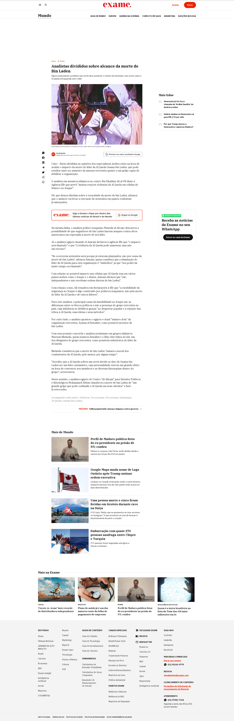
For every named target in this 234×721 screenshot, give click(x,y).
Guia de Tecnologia (91, 641)
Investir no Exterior (118, 665)
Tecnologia (67, 654)
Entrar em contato (172, 660)
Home (53, 61)
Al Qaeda (56, 400)
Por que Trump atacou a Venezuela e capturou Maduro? (178, 125)
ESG (40, 668)
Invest (41, 686)
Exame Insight (44, 673)
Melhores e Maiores (118, 691)
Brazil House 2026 (117, 641)
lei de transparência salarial (119, 717)
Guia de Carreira (90, 651)
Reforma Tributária (118, 636)
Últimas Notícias (45, 641)
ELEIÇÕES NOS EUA (187, 16)
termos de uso (58, 717)
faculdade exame (148, 630)
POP (64, 669)
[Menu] (40, 5)
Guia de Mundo (98, 16)
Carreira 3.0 (144, 652)
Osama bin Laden (73, 400)
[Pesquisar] (46, 5)
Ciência (65, 664)
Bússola (112, 651)
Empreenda (144, 681)
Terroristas (112, 397)
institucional (44, 717)
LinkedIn (168, 640)
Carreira (42, 658)
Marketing (67, 640)
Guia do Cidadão (89, 636)
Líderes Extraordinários (120, 670)
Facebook (168, 650)
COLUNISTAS (44, 695)
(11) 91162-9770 (176, 664)
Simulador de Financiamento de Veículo (89, 683)
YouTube (168, 635)
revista (143, 636)
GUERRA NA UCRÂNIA (129, 16)
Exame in (143, 647)
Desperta (143, 656)
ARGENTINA (169, 16)
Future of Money (69, 659)
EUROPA (112, 16)
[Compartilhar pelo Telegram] (43, 167)
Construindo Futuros (118, 655)
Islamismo (126, 397)
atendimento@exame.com (176, 675)
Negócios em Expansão (119, 701)
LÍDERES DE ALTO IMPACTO (46, 647)
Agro (141, 676)
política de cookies (74, 717)
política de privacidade (95, 717)
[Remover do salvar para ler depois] (43, 182)
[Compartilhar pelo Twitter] (43, 172)
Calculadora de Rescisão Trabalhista (92, 666)
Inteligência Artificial (43, 679)
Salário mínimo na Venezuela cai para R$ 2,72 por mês (179, 115)
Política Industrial (117, 680)
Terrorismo (97, 397)
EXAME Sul (114, 646)
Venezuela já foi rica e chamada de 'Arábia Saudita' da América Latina (178, 104)
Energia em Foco (116, 660)
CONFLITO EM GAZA (151, 16)
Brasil (40, 653)
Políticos (85, 397)
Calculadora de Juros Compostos (92, 673)
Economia (42, 663)
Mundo (44, 15)
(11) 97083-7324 (176, 700)
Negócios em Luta (117, 675)
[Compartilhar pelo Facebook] (43, 157)
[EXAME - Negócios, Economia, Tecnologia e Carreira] (117, 5)
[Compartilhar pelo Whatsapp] (43, 152)
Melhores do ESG (116, 696)
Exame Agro (67, 650)
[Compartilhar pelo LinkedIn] (43, 162)
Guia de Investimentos (92, 646)
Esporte (65, 645)
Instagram (168, 645)
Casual (65, 635)
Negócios (42, 690)
